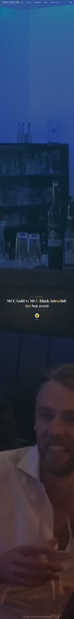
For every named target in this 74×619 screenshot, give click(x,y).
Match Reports (39, 297)
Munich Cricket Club (10, 2)
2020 (31, 297)
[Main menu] (70, 2)
